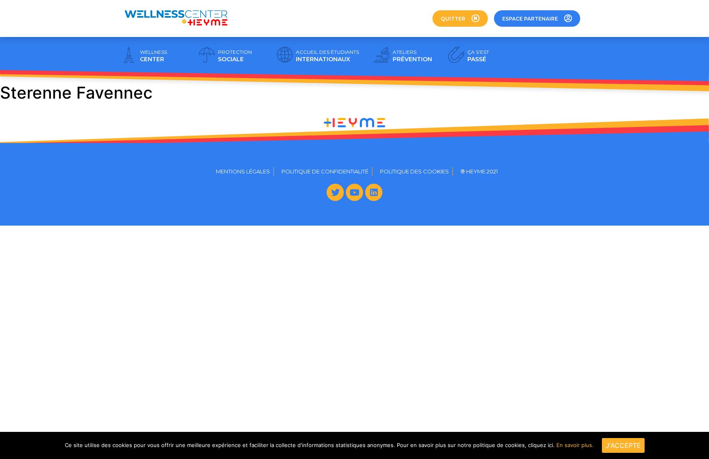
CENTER (153, 56)
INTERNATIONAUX (327, 56)
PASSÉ (478, 56)
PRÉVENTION (412, 56)
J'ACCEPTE (623, 445)
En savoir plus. (575, 445)
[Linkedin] (373, 192)
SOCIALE (235, 56)
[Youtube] (354, 192)
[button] (460, 18)
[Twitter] (335, 192)
